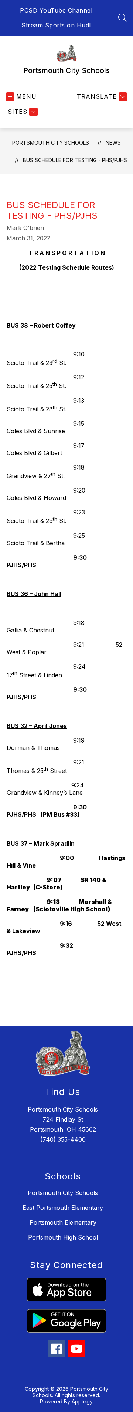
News (113, 142)
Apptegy (82, 1401)
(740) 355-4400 (63, 1139)
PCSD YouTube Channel (56, 10)
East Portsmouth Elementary (63, 1207)
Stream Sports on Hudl (56, 25)
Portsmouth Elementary (63, 1222)
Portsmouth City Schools (50, 142)
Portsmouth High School (63, 1237)
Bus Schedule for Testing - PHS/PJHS (75, 160)
